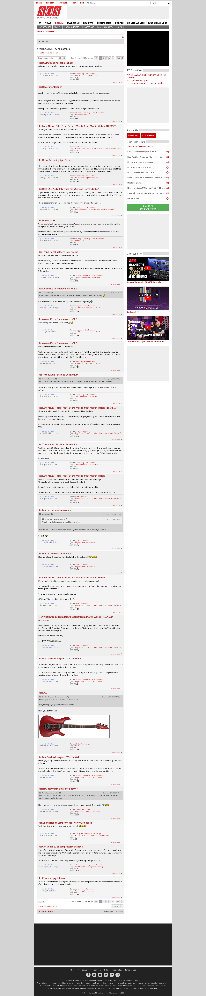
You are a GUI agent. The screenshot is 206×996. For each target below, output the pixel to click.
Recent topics (146, 146)
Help (82, 3)
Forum (59, 22)
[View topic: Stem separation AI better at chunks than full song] (167, 177)
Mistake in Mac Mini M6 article (140, 172)
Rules (119, 27)
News (48, 22)
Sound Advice (136, 22)
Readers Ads (88, 27)
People (119, 22)
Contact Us (82, 970)
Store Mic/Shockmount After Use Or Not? (145, 193)
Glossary (108, 27)
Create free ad (148, 135)
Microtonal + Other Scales (139, 167)
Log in (39, 3)
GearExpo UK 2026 (133, 311)
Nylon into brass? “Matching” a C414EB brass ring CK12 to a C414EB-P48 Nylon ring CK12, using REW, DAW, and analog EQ (147, 188)
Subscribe (62, 3)
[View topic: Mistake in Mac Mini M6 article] (167, 172)
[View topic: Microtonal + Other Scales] (167, 167)
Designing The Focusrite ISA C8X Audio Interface (144, 282)
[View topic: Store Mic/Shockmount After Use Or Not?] (167, 193)
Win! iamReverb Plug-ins (137, 80)
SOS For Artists (71, 27)
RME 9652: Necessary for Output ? (142, 152)
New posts (132, 146)
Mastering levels (134, 183)
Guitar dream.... (134, 198)
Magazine (73, 22)
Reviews (88, 22)
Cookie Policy (95, 970)
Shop (73, 3)
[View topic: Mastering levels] (167, 183)
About (72, 970)
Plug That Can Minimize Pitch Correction (145, 157)
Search (57, 27)
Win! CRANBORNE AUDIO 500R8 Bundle (145, 83)
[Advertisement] (148, 231)
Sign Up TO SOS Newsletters (148, 208)
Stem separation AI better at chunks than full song (147, 177)
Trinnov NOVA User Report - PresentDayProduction (145, 341)
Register (50, 3)
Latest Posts (45, 27)
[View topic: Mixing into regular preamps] (167, 162)
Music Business (157, 22)
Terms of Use (130, 970)
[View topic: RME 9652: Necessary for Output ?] (167, 152)
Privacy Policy (116, 970)
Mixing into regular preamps (140, 162)
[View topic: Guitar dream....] (167, 198)
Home (40, 23)
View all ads (133, 135)
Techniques (104, 22)
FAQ (99, 27)
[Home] (49, 11)
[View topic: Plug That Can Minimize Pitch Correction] (167, 157)
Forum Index (51, 32)
